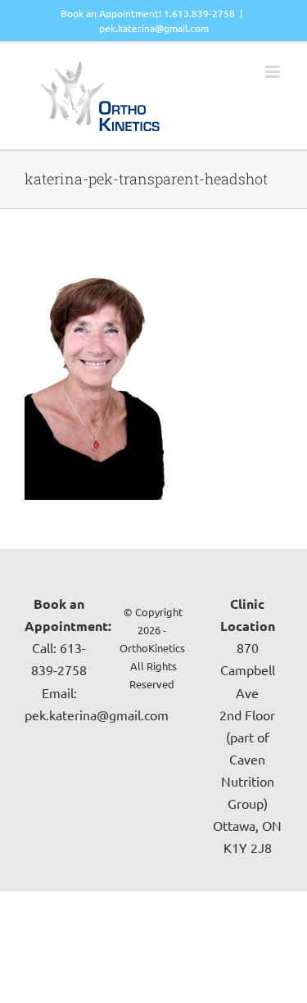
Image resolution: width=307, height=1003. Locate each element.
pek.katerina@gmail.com (154, 27)
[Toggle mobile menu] (273, 71)
